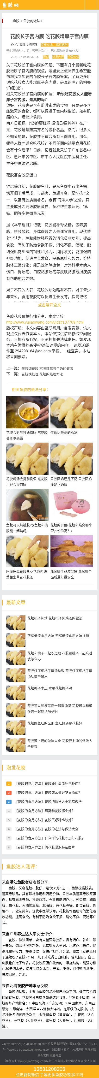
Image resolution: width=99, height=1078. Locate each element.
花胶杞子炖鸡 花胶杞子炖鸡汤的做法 (54, 618)
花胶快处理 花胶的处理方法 (42, 374)
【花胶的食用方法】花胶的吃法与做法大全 (46, 829)
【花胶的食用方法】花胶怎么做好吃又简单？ (48, 792)
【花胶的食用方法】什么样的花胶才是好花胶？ (49, 838)
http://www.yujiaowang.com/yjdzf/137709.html (45, 322)
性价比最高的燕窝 (63, 432)
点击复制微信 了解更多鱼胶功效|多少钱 (49, 1071)
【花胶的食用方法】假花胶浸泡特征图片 (44, 847)
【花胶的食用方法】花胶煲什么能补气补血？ (48, 783)
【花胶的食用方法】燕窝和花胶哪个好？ (44, 811)
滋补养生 (55, 1055)
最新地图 (43, 1055)
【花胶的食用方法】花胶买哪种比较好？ (44, 820)
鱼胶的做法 (31, 21)
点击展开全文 (49, 305)
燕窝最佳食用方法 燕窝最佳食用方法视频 (58, 636)
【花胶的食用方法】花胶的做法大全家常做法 (48, 802)
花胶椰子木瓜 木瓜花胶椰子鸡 (49, 688)
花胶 (35, 963)
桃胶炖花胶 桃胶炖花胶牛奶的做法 (47, 368)
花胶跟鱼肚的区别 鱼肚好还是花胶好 (54, 723)
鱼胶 (16, 21)
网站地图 (90, 1049)
